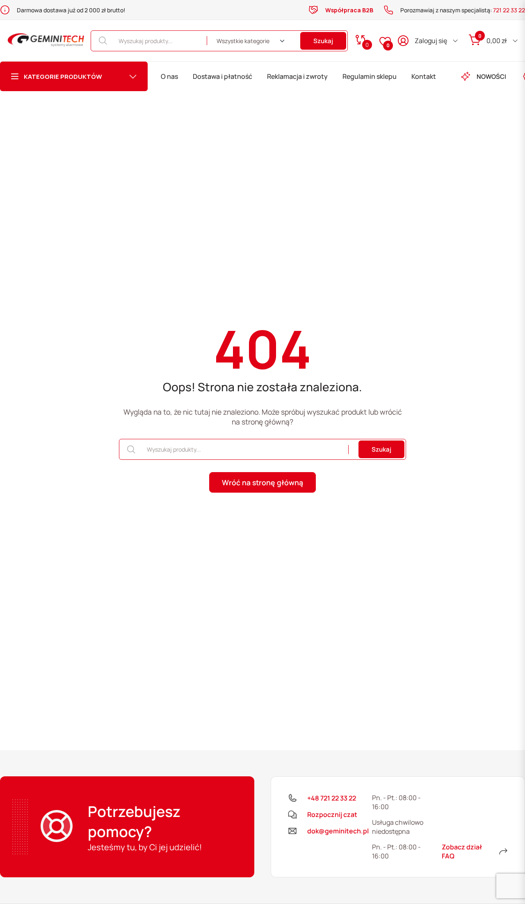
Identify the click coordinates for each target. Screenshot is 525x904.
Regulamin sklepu (369, 76)
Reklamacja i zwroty (297, 76)
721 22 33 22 (509, 10)
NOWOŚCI (491, 76)
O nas (169, 76)
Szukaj (323, 41)
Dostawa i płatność (222, 76)
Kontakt (423, 76)
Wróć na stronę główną (262, 482)
